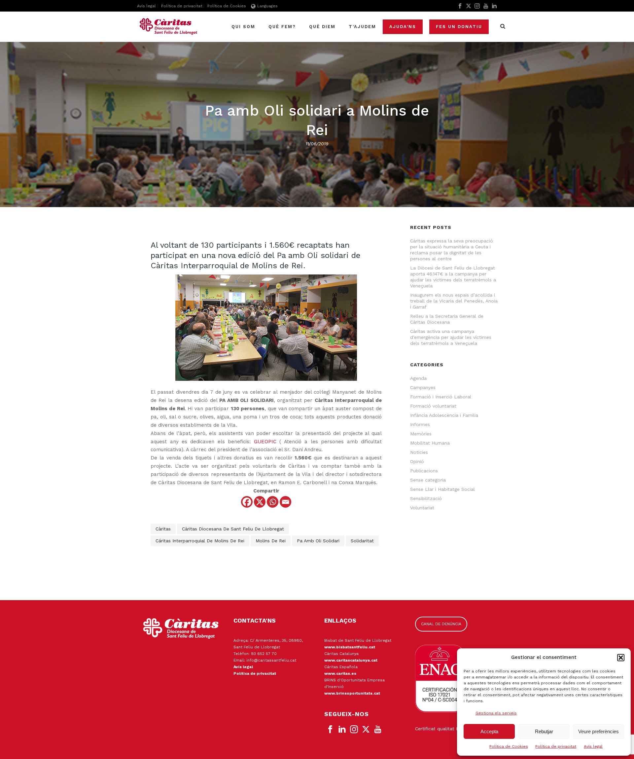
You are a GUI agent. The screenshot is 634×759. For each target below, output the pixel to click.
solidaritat (362, 540)
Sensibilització (426, 498)
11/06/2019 (317, 143)
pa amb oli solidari (318, 540)
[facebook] (330, 729)
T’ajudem (362, 26)
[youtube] (378, 729)
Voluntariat (422, 507)
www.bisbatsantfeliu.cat (349, 647)
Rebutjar (544, 731)
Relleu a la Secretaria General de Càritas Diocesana (446, 319)
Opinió (417, 461)
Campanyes (423, 387)
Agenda (418, 378)
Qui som (243, 26)
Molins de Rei (271, 540)
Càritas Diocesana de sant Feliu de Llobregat (233, 528)
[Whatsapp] (272, 502)
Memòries (421, 433)
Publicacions (424, 470)
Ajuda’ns (402, 26)
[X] (259, 502)
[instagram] (354, 729)
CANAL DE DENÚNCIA (441, 624)
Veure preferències (598, 731)
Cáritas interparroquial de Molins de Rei (200, 540)
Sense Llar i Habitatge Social (442, 489)
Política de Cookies (508, 746)
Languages (267, 6)
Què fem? (282, 26)
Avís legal (593, 746)
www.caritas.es (340, 673)
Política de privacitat (555, 746)
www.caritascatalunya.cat (350, 660)
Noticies (419, 452)
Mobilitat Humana (430, 443)
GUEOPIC (265, 442)
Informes (420, 424)
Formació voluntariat (433, 406)
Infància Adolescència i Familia (444, 415)
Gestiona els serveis (496, 713)
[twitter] (366, 729)
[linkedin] (342, 729)
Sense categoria (428, 480)
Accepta (489, 731)
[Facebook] (247, 502)
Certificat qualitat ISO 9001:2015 (451, 728)
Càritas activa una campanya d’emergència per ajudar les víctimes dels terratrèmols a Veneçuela (450, 337)
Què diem (322, 26)
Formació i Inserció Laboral (440, 396)
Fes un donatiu (459, 26)
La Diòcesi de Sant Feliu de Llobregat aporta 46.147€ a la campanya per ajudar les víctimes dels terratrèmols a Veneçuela (453, 276)
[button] (620, 657)
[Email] (285, 502)
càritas (163, 528)
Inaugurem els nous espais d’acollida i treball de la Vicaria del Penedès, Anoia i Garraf (454, 300)
